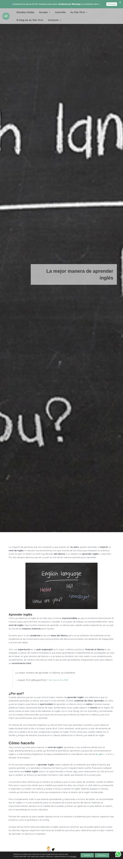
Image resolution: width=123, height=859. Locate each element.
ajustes (73, 856)
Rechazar (102, 855)
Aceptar (87, 855)
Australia (60, 12)
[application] (49, 12)
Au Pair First (78, 12)
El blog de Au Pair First (30, 20)
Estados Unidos (25, 12)
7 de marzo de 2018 (57, 679)
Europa (43, 12)
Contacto (53, 20)
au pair (99, 754)
